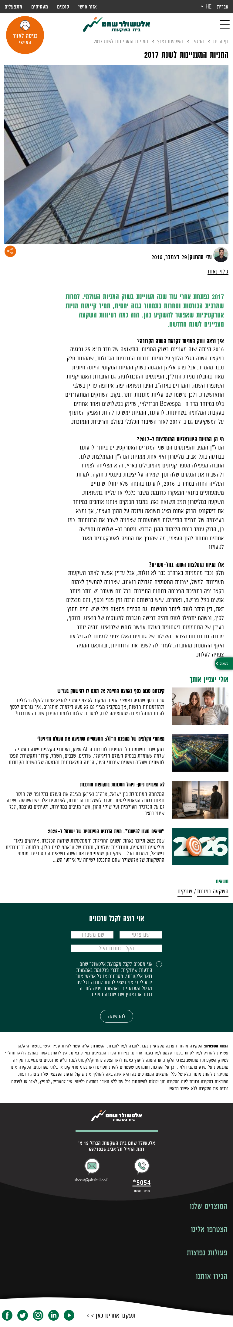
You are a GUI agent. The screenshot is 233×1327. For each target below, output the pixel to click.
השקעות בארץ (170, 41)
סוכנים (63, 7)
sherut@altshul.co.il (91, 1180)
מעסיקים (39, 7)
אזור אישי (87, 7)
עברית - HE (217, 7)
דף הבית (220, 41)
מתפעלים (13, 7)
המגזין (198, 41)
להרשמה (116, 1016)
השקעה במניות (212, 891)
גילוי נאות (218, 271)
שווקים (184, 891)
